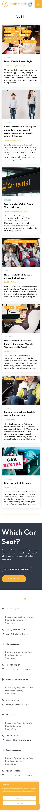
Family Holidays (17, 66)
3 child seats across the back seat (21, 242)
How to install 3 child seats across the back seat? (18, 276)
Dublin (21, 28)
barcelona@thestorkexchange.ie (19, 775)
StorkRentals (12, 42)
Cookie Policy (4, 792)
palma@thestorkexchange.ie (18, 704)
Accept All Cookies (19, 798)
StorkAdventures (13, 38)
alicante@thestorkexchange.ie (18, 740)
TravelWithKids (29, 42)
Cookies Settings (19, 803)
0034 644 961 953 (14, 771)
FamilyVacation (12, 32)
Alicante (9, 28)
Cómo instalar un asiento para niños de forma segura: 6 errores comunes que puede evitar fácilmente (20, 131)
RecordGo (23, 35)
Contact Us (13, 579)
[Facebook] (17, 599)
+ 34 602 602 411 (13, 665)
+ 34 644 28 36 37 (13, 700)
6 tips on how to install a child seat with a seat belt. (19, 414)
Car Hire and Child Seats (17, 483)
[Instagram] (25, 599)
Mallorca (10, 35)
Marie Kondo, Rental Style (18, 61)
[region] (19, 796)
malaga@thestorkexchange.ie (18, 669)
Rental (26, 66)
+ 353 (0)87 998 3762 (15, 630)
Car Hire (7, 66)
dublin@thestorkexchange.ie (17, 634)
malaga (26, 32)
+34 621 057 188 (13, 736)
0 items (30, 4)
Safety (18, 140)
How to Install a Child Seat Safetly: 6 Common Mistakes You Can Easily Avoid (19, 344)
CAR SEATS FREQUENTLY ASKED (17, 569)
